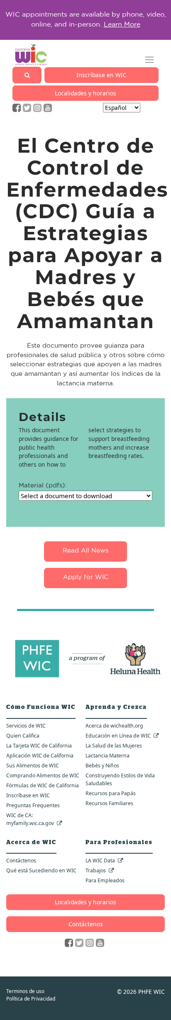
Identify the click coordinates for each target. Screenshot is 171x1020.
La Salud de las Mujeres (114, 745)
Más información (132, 27)
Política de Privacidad (30, 998)
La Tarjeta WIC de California (39, 745)
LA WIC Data (100, 860)
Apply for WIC (85, 578)
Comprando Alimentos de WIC (42, 775)
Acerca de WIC (31, 842)
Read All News (85, 551)
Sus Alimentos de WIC (32, 765)
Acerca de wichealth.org (114, 725)
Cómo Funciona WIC (41, 707)
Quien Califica (22, 735)
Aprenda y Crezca (116, 707)
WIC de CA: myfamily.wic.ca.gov (30, 819)
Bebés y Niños (102, 765)
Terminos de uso (25, 991)
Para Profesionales (119, 842)
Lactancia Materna (107, 755)
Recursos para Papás (111, 793)
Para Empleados (105, 880)
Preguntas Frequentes (33, 805)
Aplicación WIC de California (39, 755)
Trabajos (96, 870)
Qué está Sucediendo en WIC (41, 870)
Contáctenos (21, 860)
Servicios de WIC (26, 725)
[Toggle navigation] (149, 60)
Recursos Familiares (109, 803)
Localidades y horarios (85, 93)
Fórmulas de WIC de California (42, 785)
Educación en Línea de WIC (118, 735)
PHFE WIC (151, 992)
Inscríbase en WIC (101, 75)
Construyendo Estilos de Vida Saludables (120, 779)
